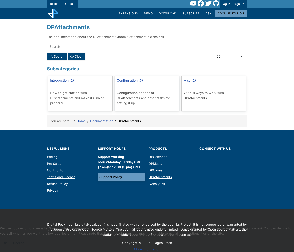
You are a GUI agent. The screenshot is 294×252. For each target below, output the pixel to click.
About (69, 4)
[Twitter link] (208, 4)
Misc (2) (190, 80)
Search (58, 56)
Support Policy (110, 177)
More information (147, 249)
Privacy (52, 190)
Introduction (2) (62, 80)
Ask (209, 13)
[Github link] (216, 4)
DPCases (155, 170)
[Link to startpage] (53, 14)
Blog (54, 4)
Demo (148, 13)
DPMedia (155, 164)
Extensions (128, 13)
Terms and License (61, 177)
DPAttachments (160, 177)
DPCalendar (158, 157)
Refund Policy (57, 184)
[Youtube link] (193, 4)
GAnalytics (157, 184)
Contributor (56, 170)
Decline (18, 243)
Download (167, 13)
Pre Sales (54, 164)
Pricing (52, 157)
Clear (78, 56)
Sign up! (239, 4)
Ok (5, 243)
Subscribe (191, 13)
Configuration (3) (130, 80)
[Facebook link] (201, 4)
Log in (226, 4)
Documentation (231, 13)
